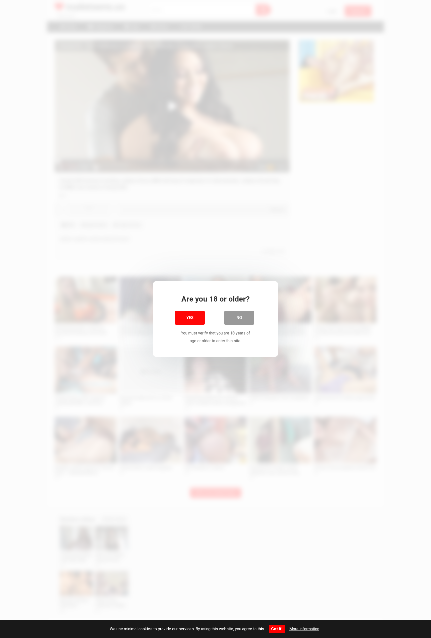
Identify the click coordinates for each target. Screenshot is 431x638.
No (239, 317)
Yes (190, 317)
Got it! (276, 629)
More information (304, 629)
